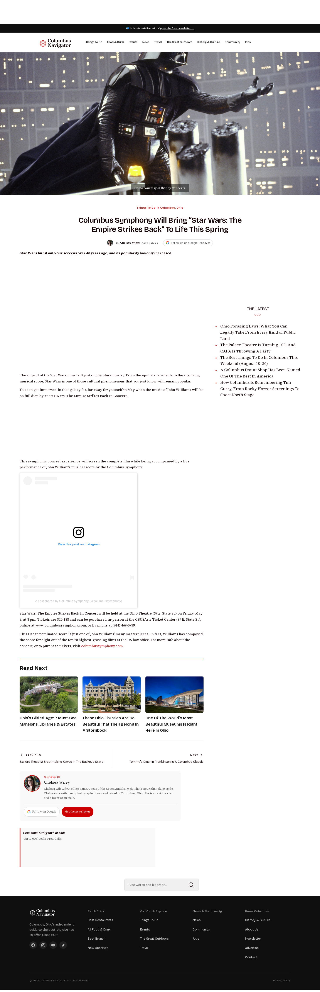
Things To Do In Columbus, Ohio (160, 207)
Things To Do (94, 42)
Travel (158, 42)
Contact (251, 957)
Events (133, 42)
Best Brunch (96, 938)
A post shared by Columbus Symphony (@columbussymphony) (78, 601)
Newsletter (253, 938)
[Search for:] (161, 885)
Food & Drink (115, 42)
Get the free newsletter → (178, 28)
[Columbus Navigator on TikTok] (63, 945)
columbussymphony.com (102, 646)
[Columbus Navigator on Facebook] (33, 945)
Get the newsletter (77, 811)
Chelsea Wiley (57, 782)
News (146, 42)
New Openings (98, 948)
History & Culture (208, 42)
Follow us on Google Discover (190, 242)
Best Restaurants (100, 920)
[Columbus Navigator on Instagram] (43, 945)
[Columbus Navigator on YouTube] (53, 945)
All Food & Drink (99, 929)
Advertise (252, 948)
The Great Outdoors (179, 42)
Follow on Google (44, 811)
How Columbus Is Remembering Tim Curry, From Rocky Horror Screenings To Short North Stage (260, 389)
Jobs (248, 42)
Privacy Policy (282, 980)
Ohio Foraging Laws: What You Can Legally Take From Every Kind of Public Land (258, 332)
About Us (251, 929)
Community (232, 42)
